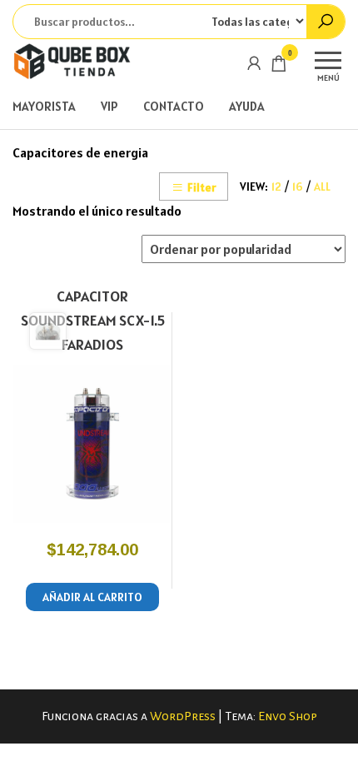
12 (276, 186)
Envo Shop (287, 716)
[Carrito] (279, 66)
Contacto (173, 106)
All (322, 186)
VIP (109, 106)
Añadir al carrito (92, 596)
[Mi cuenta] (254, 63)
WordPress (183, 716)
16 (297, 186)
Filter (201, 187)
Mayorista (44, 106)
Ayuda (247, 106)
